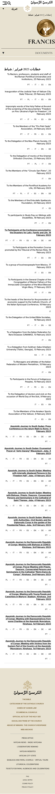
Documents (27, 53)
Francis (41, 41)
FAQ (27, 776)
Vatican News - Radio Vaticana (27, 742)
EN (49, 84)
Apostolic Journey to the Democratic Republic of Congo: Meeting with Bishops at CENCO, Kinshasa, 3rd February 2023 (28, 544)
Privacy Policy (27, 787)
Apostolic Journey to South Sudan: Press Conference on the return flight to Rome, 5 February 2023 (30, 428)
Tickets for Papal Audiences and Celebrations (27, 769)
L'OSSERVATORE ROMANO (27, 747)
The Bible (26, 699)
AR (49, 240)
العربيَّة (12, 10)
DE (50, 149)
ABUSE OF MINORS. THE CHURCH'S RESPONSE (26, 725)
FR (35, 119)
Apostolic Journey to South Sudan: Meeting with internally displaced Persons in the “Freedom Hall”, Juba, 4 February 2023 (29, 473)
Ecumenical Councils (26, 712)
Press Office (27, 738)
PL (29, 99)
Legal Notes (27, 780)
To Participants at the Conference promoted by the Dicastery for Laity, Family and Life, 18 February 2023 (28, 232)
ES (42, 84)
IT (35, 84)
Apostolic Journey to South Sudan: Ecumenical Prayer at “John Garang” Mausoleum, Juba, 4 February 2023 (27, 451)
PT (28, 84)
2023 (41, 15)
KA (35, 355)
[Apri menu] (4, 3)
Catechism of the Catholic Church (27, 704)
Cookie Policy (27, 783)
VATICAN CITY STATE (27, 756)
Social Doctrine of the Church (27, 721)
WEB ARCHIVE (27, 729)
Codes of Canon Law (26, 708)
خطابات (47, 15)
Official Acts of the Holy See (27, 717)
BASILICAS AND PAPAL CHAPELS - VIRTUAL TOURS (27, 760)
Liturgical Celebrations (27, 764)
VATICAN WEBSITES (28, 751)
